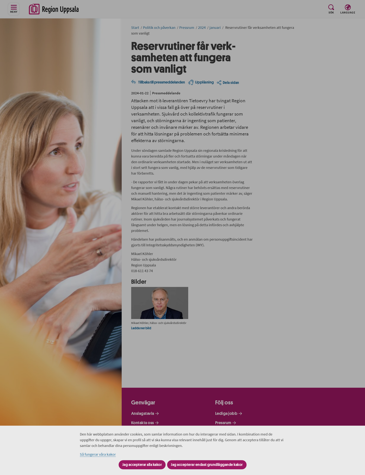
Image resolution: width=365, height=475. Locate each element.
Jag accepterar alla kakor (142, 465)
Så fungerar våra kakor (98, 454)
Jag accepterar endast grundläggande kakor (207, 465)
